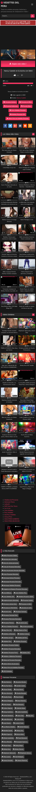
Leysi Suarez (7, 723)
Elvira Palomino (21, 700)
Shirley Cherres (19, 749)
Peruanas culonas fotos (10, 604)
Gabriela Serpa (21, 708)
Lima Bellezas (7, 593)
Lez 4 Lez (7, 508)
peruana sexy (7, 611)
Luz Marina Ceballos (9, 726)
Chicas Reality (7, 689)
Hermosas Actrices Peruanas (11, 578)
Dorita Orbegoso (8, 700)
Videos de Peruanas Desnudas (12, 660)
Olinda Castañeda (8, 738)
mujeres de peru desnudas (10, 600)
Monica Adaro (20, 734)
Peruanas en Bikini (26, 102)
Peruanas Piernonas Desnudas (12, 619)
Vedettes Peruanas (21, 641)
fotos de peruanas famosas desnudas (13, 570)
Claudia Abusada (21, 693)
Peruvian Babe (27, 106)
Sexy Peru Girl (7, 630)
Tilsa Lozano (6, 756)
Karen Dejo (20, 715)
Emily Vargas (7, 704)
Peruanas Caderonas (12, 106)
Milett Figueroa (7, 734)
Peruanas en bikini (26, 604)
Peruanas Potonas (8, 622)
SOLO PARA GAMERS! (11, 519)
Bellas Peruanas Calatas (10, 555)
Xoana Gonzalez (8, 760)
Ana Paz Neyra (7, 685)
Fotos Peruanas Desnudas (10, 574)
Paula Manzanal (22, 738)
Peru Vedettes (8, 512)
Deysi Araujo (19, 697)
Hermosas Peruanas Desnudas (12, 581)
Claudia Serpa (7, 697)
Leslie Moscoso (7, 719)
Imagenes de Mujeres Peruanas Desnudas (15, 589)
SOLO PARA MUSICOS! (12, 521)
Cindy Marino (19, 689)
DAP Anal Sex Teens (10, 506)
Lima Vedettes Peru (21, 593)
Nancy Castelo (21, 98)
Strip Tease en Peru (21, 630)
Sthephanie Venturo (25, 753)
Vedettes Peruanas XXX (18, 114)
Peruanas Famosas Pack (10, 615)
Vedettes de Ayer (8, 637)
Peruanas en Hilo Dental (10, 607)
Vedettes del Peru (22, 637)
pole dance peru (22, 622)
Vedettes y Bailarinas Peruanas (12, 656)
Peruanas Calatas (28, 600)
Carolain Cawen (20, 685)
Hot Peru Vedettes (10, 514)
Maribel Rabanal (23, 726)
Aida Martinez (7, 682)
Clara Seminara (7, 693)
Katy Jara (30, 715)
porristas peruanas (27, 626)
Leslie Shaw (20, 719)
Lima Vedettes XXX (8, 596)
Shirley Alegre (19, 745)
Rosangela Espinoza (21, 741)
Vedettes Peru (7, 641)
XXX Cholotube (7, 671)
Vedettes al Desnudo (9, 634)
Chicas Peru (8, 517)
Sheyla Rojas (7, 745)
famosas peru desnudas (10, 559)
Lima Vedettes (8, 510)
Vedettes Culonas (24, 634)
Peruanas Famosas (20, 611)
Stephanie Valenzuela (9, 753)
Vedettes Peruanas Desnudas (11, 649)
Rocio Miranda (7, 741)
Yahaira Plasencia (22, 760)
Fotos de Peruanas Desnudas (11, 566)
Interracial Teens (9, 502)
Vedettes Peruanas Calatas (11, 645)
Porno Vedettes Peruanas (18, 110)
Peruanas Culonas (10, 102)
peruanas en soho (26, 607)
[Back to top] (31, 786)
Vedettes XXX (26, 652)
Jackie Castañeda (22, 712)
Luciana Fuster (19, 723)
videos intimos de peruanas (11, 664)
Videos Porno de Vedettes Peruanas (18, 118)
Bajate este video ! (19, 64)
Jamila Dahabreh (8, 715)
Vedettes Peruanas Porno (10, 652)
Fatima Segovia (7, 708)
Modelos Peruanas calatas (26, 596)
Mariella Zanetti (7, 730)
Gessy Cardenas (8, 712)
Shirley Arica (6, 749)
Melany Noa (20, 730)
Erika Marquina (19, 704)
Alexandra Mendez (21, 682)
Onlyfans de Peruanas (11, 500)
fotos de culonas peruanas (10, 563)
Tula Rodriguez (19, 756)
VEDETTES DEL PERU (10, 4)
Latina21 (7, 504)
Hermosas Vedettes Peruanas (11, 585)
